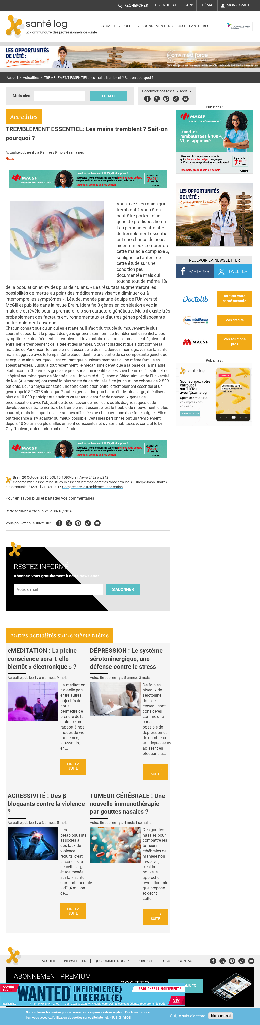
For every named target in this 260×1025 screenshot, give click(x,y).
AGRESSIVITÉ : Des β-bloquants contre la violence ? (46, 803)
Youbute (185, 98)
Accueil (12, 78)
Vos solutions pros (235, 341)
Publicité (146, 961)
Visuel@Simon (143, 482)
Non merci (221, 1016)
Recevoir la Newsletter (214, 260)
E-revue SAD (166, 5)
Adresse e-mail (28, 581)
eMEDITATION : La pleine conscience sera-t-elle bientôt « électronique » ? (42, 658)
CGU (166, 961)
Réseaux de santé (184, 26)
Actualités (109, 26)
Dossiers (130, 26)
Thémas (207, 5)
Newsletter (75, 961)
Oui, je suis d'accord (187, 1016)
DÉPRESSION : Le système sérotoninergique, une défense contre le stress (126, 658)
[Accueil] (15, 26)
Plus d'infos (120, 1017)
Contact (186, 961)
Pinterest (166, 98)
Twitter (157, 98)
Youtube (97, 522)
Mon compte (239, 5)
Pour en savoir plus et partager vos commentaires (50, 498)
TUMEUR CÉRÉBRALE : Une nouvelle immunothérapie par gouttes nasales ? (127, 803)
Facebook (147, 98)
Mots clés (21, 95)
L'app (188, 5)
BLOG (207, 26)
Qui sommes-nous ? (112, 961)
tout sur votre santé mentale (234, 298)
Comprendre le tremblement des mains (92, 487)
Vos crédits (235, 320)
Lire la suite (73, 766)
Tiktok (175, 98)
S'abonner (123, 589)
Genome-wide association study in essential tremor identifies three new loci (71, 482)
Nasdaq (232, 22)
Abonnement (153, 26)
